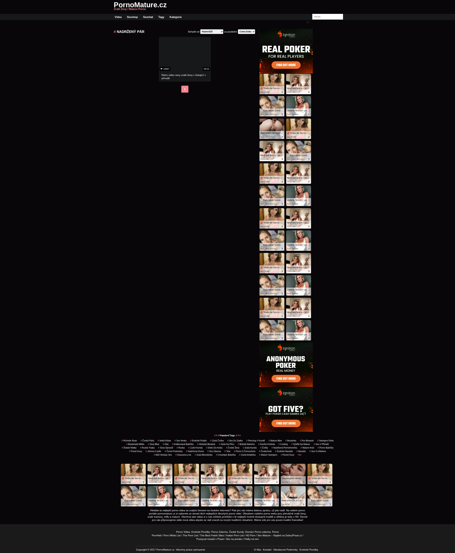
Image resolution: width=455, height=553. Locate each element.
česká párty (147, 440)
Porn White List (172, 535)
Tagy (161, 16)
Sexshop (132, 16)
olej (165, 444)
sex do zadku (235, 440)
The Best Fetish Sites (212, 535)
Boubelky (290, 440)
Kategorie (176, 16)
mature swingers (268, 455)
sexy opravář (165, 448)
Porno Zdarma (219, 531)
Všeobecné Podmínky (285, 549)
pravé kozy (135, 451)
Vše (299, 455)
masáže (301, 451)
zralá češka (217, 440)
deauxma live (183, 455)
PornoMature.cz (140, 7)
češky (264, 448)
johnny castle (153, 451)
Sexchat (148, 16)
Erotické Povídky (200, 531)
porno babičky (325, 448)
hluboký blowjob (206, 444)
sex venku (181, 440)
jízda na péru (226, 444)
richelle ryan (129, 440)
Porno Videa (183, 531)
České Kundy (236, 531)
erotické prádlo (198, 440)
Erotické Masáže (284, 451)
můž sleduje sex (163, 455)
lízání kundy (195, 448)
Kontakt (267, 549)
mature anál (307, 448)
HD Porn (250, 535)
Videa (118, 16)
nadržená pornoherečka (284, 448)
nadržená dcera (195, 451)
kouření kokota (266, 444)
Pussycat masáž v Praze (210, 539)
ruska (181, 448)
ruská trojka (147, 448)
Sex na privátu (234, 539)
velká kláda (164, 440)
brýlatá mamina (246, 444)
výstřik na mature (300, 444)
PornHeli (156, 535)
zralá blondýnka (203, 455)
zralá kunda (250, 448)
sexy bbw (153, 444)
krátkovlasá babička (183, 444)
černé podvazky (174, 451)
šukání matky (129, 448)
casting (283, 444)
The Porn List (190, 535)
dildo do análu (214, 448)
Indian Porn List (235, 535)
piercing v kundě (255, 440)
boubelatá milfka (135, 444)
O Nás (257, 549)
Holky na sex (251, 539)
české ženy (232, 448)
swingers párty (325, 440)
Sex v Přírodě (321, 444)
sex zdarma (214, 451)
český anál (265, 451)
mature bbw (275, 440)
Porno (258, 531)
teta (227, 451)
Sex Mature (264, 535)
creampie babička (226, 455)
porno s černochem (244, 451)
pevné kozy (287, 455)
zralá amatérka (247, 455)
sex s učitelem (317, 451)
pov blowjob (307, 440)
